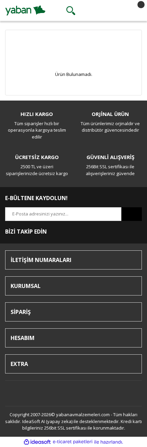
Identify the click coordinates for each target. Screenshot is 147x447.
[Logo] (25, 10)
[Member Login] (103, 10)
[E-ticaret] (73, 441)
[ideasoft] (37, 441)
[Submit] (131, 214)
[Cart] (135, 10)
